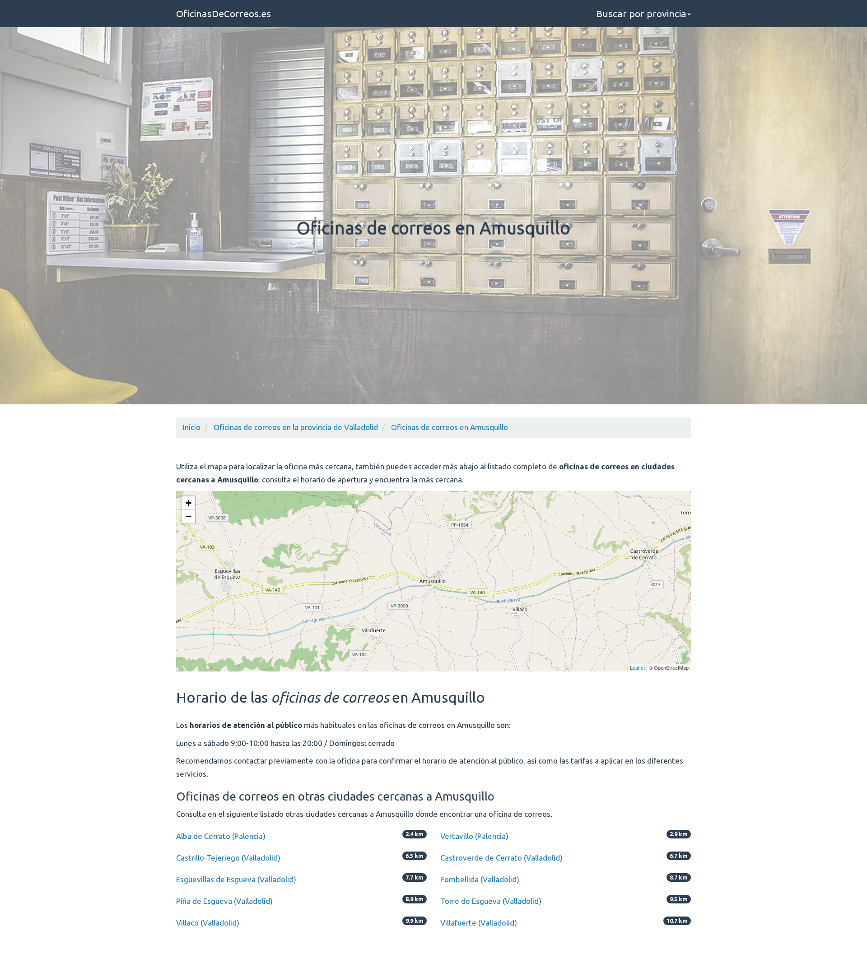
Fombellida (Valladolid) (479, 879)
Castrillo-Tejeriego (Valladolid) (228, 857)
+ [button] (188, 503)
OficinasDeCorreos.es (223, 13)
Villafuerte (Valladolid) (478, 922)
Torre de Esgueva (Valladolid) (490, 901)
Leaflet (637, 667)
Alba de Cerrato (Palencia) (221, 836)
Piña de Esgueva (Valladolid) (224, 901)
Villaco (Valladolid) (207, 922)
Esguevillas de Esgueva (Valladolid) (236, 879)
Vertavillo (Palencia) (474, 836)
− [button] (188, 516)
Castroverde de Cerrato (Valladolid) (501, 857)
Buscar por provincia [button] (641, 13)
